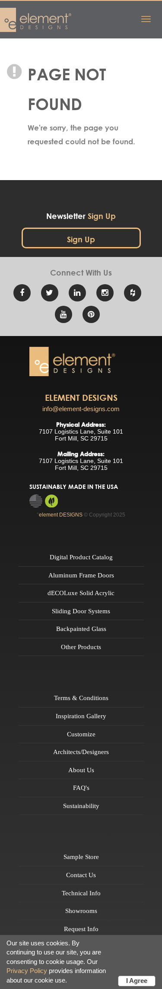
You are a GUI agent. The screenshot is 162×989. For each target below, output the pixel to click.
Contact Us (81, 875)
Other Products (81, 646)
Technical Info (81, 893)
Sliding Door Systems (81, 611)
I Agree (136, 980)
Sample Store (81, 856)
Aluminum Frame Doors (81, 575)
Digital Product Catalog (81, 557)
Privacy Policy (26, 970)
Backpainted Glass (81, 628)
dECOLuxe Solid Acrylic (81, 593)
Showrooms (81, 910)
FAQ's (81, 787)
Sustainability (81, 805)
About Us (81, 770)
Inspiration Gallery (81, 716)
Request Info (81, 929)
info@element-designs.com (81, 408)
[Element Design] (72, 361)
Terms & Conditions (81, 697)
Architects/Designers (81, 751)
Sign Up (81, 239)
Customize (81, 734)
